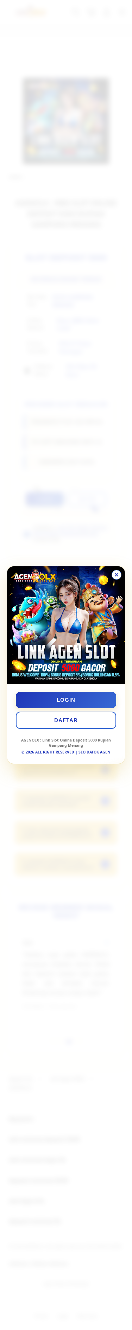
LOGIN (66, 700)
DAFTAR (66, 720)
